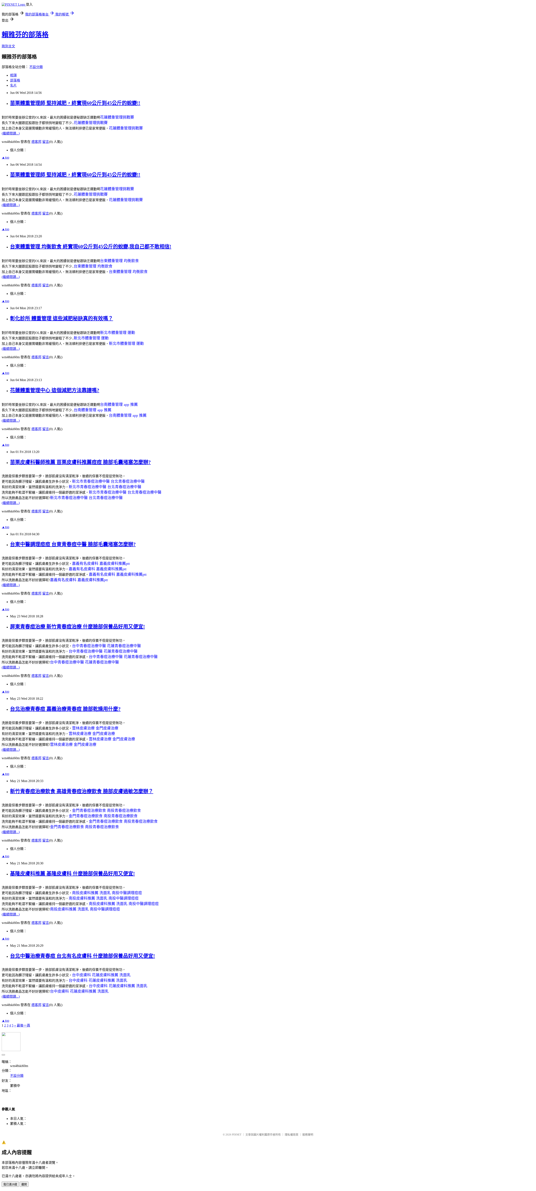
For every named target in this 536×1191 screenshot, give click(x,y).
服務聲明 (307, 1134)
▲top (5, 157)
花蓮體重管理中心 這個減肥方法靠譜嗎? (54, 390)
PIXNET (236, 1134)
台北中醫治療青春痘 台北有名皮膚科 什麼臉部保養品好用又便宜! (82, 956)
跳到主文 (8, 46)
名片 (13, 85)
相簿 (13, 75)
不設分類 (36, 67)
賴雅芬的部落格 (25, 34)
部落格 (15, 80)
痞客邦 (36, 142)
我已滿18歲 (10, 1184)
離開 (24, 1184)
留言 (45, 142)
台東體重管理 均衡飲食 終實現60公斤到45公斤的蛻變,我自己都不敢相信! (90, 246)
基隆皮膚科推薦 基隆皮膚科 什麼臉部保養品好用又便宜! (72, 873)
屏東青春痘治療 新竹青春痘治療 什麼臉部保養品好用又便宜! (77, 626)
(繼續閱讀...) (11, 133)
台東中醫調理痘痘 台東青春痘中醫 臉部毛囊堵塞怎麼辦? (73, 544)
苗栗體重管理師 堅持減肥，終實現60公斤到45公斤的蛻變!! (75, 103)
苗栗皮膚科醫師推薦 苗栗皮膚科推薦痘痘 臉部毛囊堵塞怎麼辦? (80, 462)
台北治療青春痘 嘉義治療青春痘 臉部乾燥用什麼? (65, 709)
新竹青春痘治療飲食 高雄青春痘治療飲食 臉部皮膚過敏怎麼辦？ (81, 791)
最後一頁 (23, 1025)
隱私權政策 (291, 1134)
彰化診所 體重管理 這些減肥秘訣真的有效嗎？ (61, 318)
